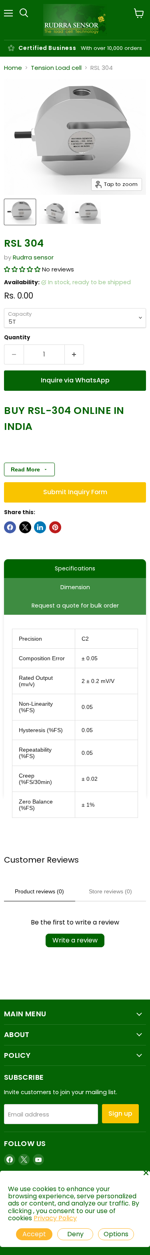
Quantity (17, 337)
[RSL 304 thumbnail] (20, 212)
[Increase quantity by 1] (74, 354)
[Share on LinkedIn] (40, 527)
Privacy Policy (55, 1218)
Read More (25, 469)
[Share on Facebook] (10, 527)
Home (13, 67)
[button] (23, 269)
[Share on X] (25, 527)
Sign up (120, 1113)
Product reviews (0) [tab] (39, 891)
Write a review (75, 940)
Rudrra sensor (33, 257)
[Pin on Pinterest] (55, 527)
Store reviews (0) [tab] (110, 891)
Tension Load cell (56, 67)
